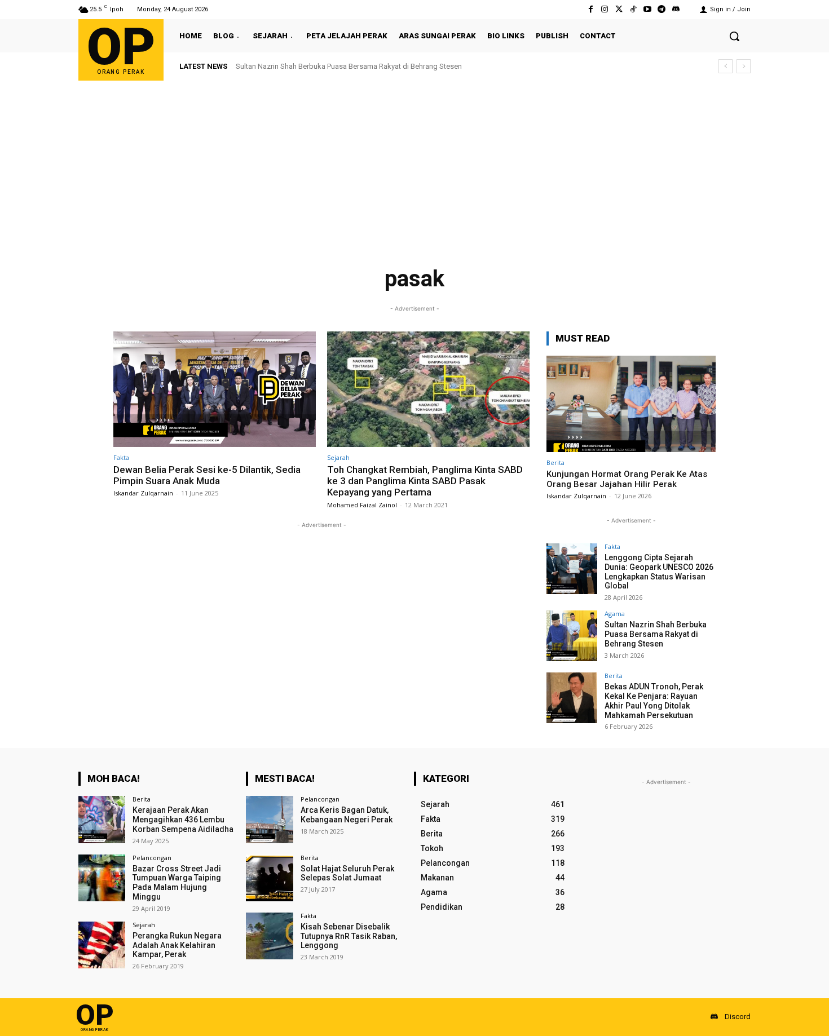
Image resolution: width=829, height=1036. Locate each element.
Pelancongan (152, 858)
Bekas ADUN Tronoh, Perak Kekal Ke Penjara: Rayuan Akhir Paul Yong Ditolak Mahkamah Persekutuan (654, 700)
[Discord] (676, 9)
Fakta (121, 457)
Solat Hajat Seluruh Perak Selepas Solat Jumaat (347, 873)
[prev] (725, 66)
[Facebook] (591, 9)
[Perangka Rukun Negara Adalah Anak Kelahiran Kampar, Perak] (101, 945)
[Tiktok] (633, 9)
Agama (615, 613)
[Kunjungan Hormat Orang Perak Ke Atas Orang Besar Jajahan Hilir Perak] (631, 404)
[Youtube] (647, 9)
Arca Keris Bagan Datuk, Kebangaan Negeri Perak (347, 814)
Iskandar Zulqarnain (143, 493)
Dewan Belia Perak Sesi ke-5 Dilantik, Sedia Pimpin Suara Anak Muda (207, 475)
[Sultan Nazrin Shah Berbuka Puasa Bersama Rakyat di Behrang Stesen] (571, 635)
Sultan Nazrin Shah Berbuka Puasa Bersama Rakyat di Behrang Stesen (349, 66)
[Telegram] (662, 9)
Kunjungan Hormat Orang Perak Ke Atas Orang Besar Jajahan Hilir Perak (626, 479)
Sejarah (338, 457)
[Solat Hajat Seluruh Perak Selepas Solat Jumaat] (269, 878)
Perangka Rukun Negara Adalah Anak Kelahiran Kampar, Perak (177, 945)
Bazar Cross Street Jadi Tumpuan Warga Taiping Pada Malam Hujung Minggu (177, 882)
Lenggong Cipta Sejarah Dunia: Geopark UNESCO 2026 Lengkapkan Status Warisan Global (659, 571)
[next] (744, 66)
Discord (738, 1016)
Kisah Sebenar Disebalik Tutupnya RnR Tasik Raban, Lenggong (349, 936)
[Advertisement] (414, 165)
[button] (734, 36)
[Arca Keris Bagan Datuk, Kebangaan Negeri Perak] (269, 819)
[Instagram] (605, 9)
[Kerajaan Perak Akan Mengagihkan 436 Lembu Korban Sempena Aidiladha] (101, 819)
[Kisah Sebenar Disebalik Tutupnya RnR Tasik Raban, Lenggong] (269, 936)
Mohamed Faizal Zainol (362, 505)
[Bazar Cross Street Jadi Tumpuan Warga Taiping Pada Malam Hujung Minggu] (101, 878)
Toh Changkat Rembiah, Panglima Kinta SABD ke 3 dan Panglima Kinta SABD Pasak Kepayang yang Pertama (425, 481)
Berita (555, 462)
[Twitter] (619, 9)
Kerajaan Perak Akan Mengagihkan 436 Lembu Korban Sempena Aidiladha (183, 819)
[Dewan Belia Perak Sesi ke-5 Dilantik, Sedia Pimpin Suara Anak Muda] (214, 389)
